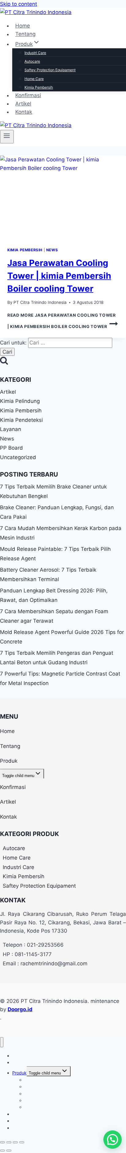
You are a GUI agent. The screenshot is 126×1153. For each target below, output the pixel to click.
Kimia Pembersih (38, 87)
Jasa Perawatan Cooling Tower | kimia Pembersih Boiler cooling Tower (59, 276)
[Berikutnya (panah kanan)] (8, 1150)
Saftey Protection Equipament (50, 70)
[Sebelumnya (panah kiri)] (2, 1150)
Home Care (34, 78)
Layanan (10, 429)
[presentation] (63, 198)
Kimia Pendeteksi (21, 420)
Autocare (32, 61)
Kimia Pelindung (20, 401)
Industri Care (35, 52)
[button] (112, 1139)
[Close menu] (1, 1042)
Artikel (23, 104)
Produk (8, 761)
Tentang (25, 34)
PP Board (11, 448)
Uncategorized (18, 457)
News (52, 250)
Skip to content (18, 4)
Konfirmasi (28, 95)
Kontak (23, 112)
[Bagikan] (15, 1142)
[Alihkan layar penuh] (8, 1142)
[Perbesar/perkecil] (2, 1142)
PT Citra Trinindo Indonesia (40, 302)
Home (22, 26)
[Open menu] (7, 136)
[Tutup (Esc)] (21, 1142)
